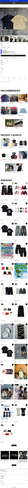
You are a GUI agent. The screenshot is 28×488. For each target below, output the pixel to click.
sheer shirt (6, 127)
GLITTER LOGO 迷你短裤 (3, 320)
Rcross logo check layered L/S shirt (22, 159)
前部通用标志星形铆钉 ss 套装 (4, 421)
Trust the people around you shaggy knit (23, 102)
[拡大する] (27, 8)
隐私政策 (1, 481)
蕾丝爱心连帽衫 (16, 199)
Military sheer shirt (16, 127)
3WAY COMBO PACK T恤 (3, 280)
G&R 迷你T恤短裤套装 (16, 421)
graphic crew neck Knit (12, 102)
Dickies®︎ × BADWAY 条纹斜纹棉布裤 (4, 199)
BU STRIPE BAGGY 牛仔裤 (17, 300)
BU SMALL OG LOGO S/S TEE (4, 159)
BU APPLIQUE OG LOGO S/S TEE (13, 159)
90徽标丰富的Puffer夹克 (3, 401)
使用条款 (1, 480)
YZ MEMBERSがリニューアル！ (14, 460)
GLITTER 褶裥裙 (2, 441)
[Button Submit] (27, 473)
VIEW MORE (14, 445)
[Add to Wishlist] (26, 55)
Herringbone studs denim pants (4, 300)
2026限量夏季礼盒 (16, 280)
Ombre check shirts (3, 102)
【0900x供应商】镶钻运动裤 (17, 260)
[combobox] (14, 487)
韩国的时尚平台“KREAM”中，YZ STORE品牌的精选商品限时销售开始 (23, 461)
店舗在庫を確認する (14, 57)
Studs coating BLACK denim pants (17, 320)
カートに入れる (13, 55)
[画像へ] (2, 39)
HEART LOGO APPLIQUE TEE (17, 401)
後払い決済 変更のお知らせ (4, 460)
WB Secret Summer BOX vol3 (4, 260)
